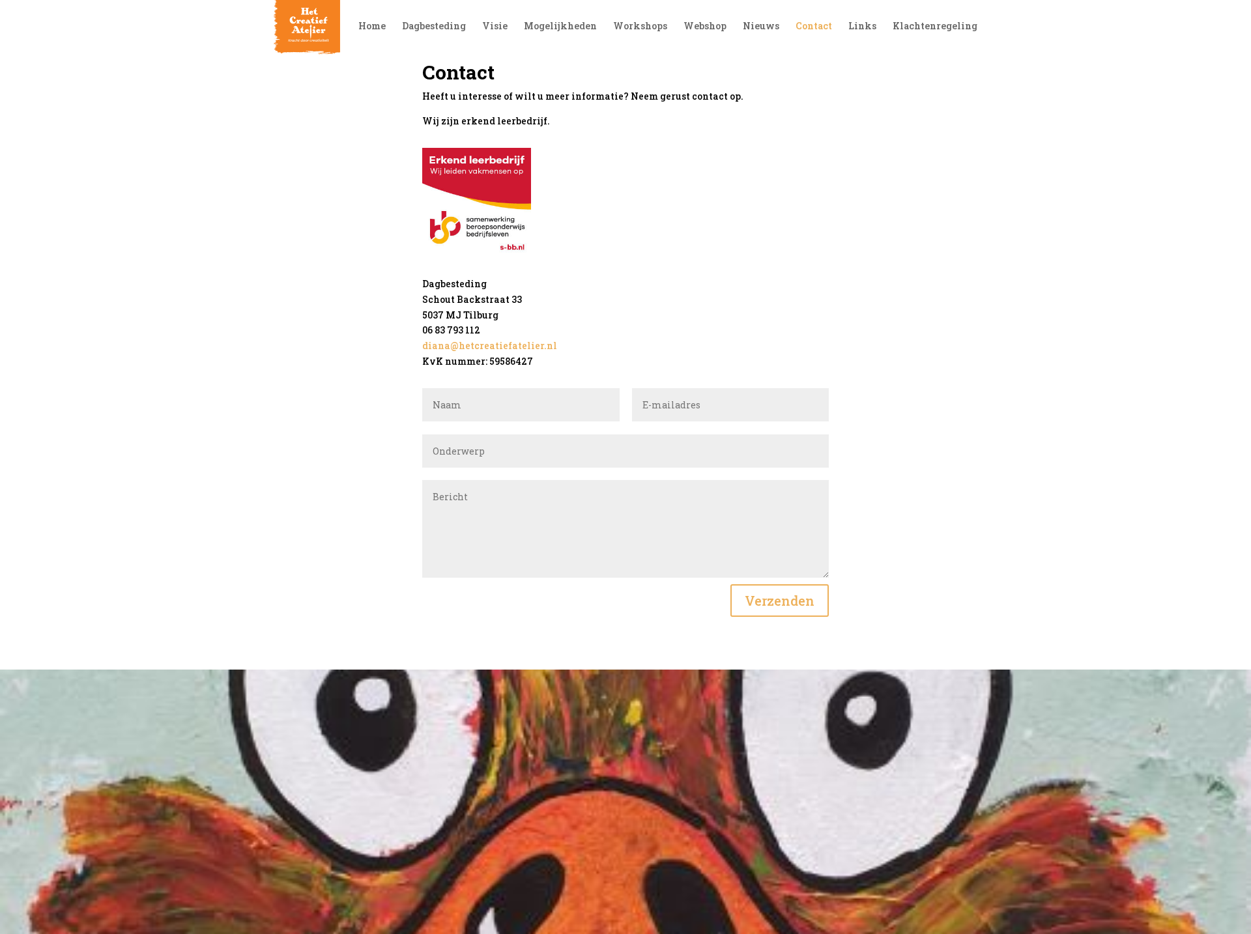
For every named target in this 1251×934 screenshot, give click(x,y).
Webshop (704, 26)
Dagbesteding (434, 26)
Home (372, 26)
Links (862, 26)
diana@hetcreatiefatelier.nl (489, 345)
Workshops (640, 26)
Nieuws (761, 26)
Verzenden (779, 600)
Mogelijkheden (560, 26)
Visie (495, 26)
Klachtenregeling (935, 26)
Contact (814, 26)
